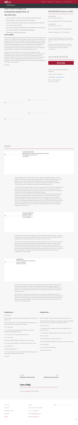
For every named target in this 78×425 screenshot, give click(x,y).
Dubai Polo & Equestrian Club (51, 377)
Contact (69, 2)
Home (43, 2)
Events (51, 2)
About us (59, 2)
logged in (28, 391)
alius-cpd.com (36, 416)
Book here (61, 63)
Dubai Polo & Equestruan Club (27, 377)
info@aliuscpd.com (10, 5)
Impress (6, 416)
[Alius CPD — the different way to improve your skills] (7, 1)
